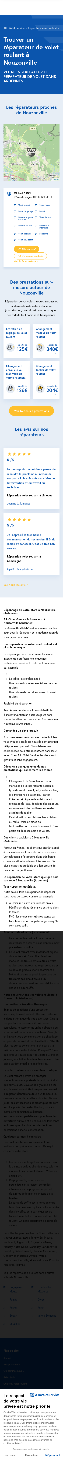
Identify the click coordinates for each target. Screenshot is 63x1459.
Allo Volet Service (14, 28)
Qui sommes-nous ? (14, 1370)
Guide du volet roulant (15, 1383)
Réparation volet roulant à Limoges (29, 495)
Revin (41, 1307)
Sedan (13, 1315)
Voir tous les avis (15, 585)
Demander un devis (32, 255)
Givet (41, 1299)
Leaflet (56, 179)
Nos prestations (12, 1364)
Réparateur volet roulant (42, 28)
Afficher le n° (28, 249)
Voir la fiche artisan (25, 261)
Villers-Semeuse (47, 1315)
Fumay (13, 1299)
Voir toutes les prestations (31, 411)
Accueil (7, 1358)
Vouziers (15, 1323)
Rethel (13, 1307)
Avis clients (9, 1377)
